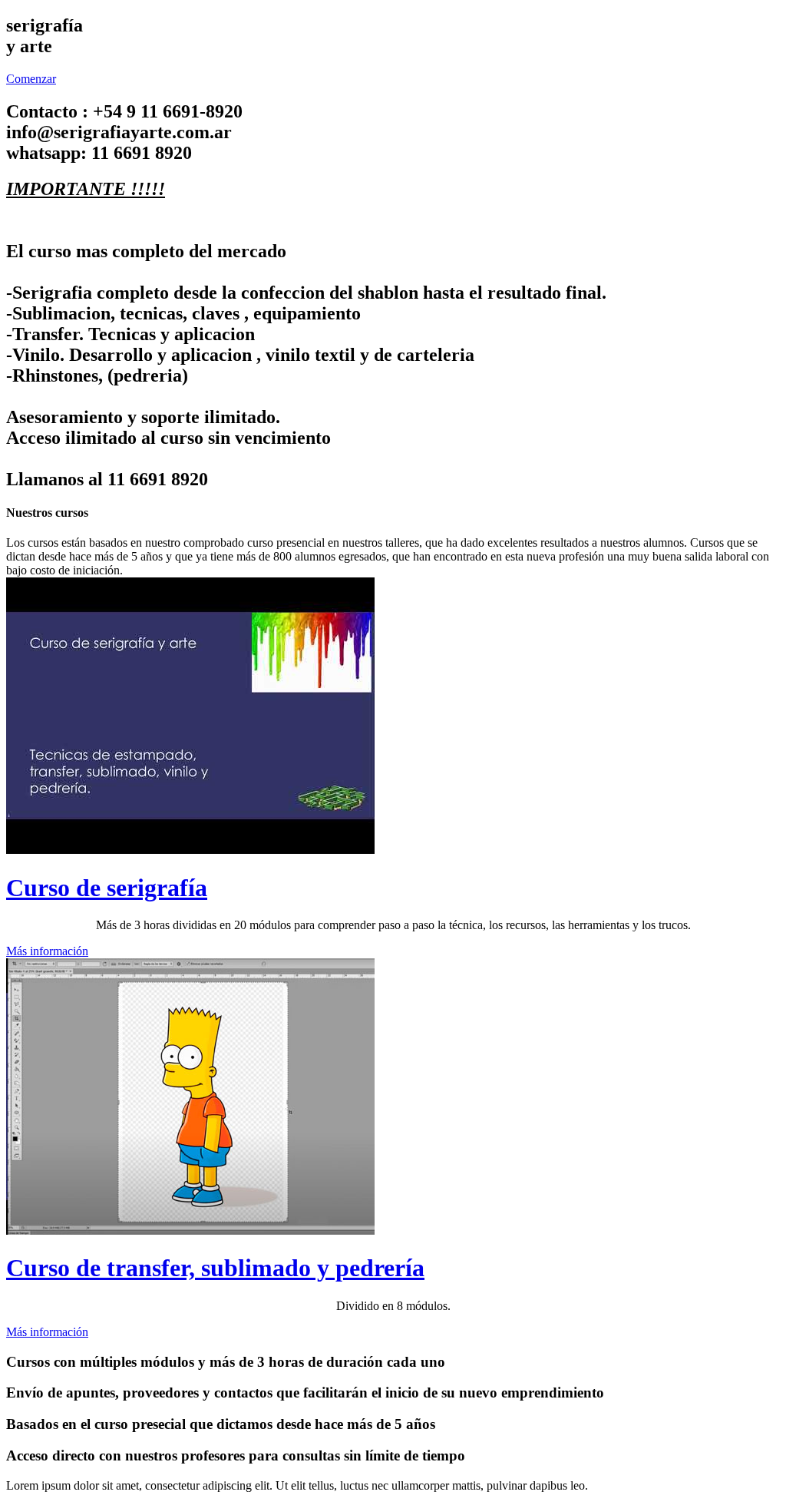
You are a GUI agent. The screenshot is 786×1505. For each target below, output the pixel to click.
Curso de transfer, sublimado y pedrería (215, 1268)
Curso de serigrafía (106, 887)
